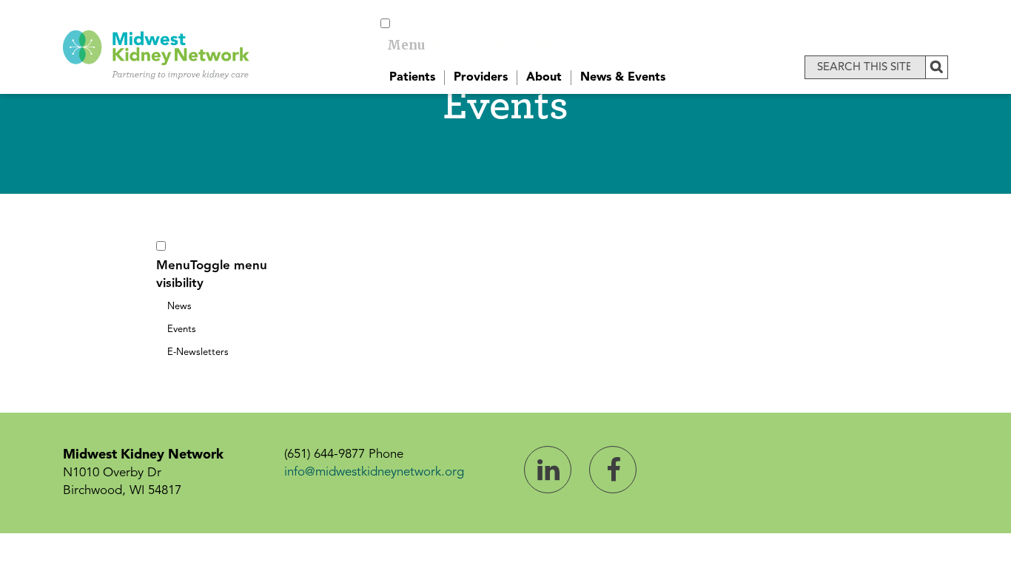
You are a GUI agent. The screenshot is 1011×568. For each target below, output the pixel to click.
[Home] (156, 52)
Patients (412, 78)
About (544, 78)
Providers (481, 78)
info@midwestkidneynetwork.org (374, 472)
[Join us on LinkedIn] (547, 469)
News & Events (622, 78)
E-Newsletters (198, 352)
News (179, 306)
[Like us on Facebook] (613, 469)
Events (181, 329)
